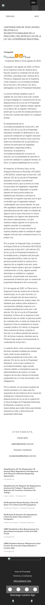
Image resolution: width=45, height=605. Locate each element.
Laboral (11, 496)
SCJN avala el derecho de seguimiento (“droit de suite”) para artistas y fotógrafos (20, 517)
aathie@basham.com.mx (23, 444)
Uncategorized (9, 479)
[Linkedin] (27, 589)
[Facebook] (9, 57)
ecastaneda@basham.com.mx (22, 456)
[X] (17, 57)
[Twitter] (18, 589)
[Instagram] (35, 589)
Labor (6, 496)
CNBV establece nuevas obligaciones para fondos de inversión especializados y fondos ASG (22, 545)
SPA (33, 3)
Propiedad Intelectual (26, 508)
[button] (42, 3)
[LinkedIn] (21, 57)
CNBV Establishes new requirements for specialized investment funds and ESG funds (21, 531)
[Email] (26, 57)
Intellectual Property (11, 508)
